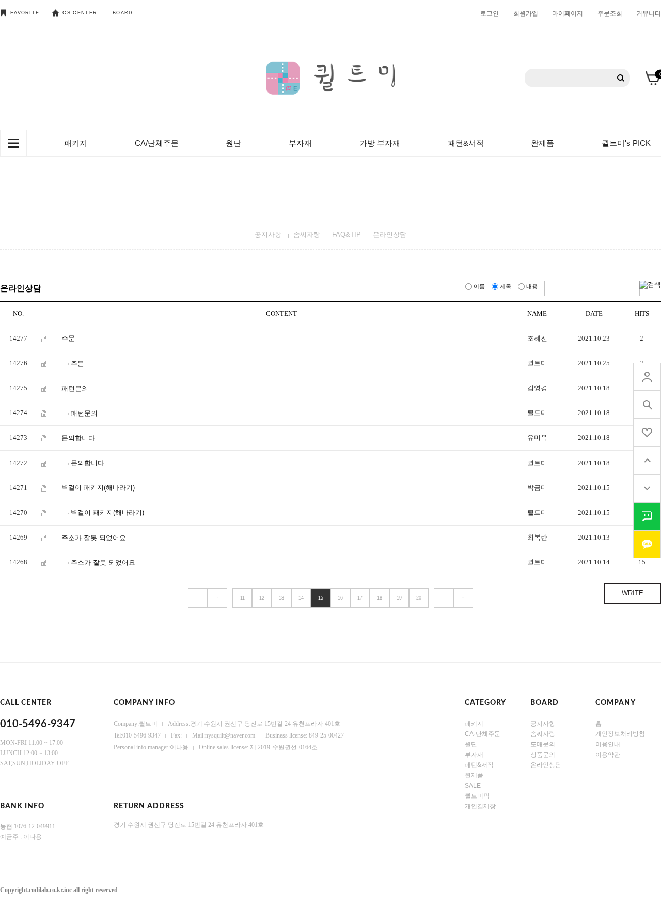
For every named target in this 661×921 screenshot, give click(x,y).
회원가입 (525, 13)
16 (340, 598)
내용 (532, 286)
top (647, 460)
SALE (473, 785)
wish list (647, 433)
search (647, 405)
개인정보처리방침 (620, 734)
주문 (68, 338)
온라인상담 (389, 234)
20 (418, 598)
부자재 (300, 143)
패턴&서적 (466, 143)
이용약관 (607, 754)
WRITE (632, 593)
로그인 (489, 13)
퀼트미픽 (477, 796)
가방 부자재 (379, 143)
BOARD (123, 13)
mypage (647, 377)
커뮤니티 (648, 13)
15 (320, 598)
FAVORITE (24, 13)
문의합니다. (79, 438)
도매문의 (542, 744)
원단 (233, 143)
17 (360, 598)
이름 (479, 286)
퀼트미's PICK (626, 143)
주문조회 (609, 13)
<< (198, 598)
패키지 (75, 143)
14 (301, 598)
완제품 (542, 143)
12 (261, 598)
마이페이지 (567, 13)
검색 (621, 78)
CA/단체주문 (157, 143)
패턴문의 (74, 388)
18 (379, 598)
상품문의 (542, 754)
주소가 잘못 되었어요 (93, 537)
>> (463, 598)
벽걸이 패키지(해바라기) (98, 488)
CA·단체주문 (482, 734)
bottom (647, 488)
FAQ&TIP (346, 234)
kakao (647, 544)
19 (399, 598)
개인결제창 (480, 806)
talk (647, 516)
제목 (505, 286)
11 (242, 598)
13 (281, 598)
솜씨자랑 (306, 234)
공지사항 (268, 234)
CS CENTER (79, 13)
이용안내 (607, 744)
